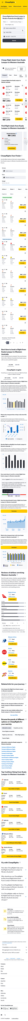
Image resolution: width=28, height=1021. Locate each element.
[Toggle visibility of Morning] (5, 565)
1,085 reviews (11, 596)
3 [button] (13, 342)
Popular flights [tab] (5, 738)
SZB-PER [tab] (17, 364)
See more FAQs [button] (14, 715)
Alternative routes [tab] (6, 728)
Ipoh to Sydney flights (7, 765)
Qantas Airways (12, 592)
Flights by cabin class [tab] (7, 734)
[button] (2, 2)
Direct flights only (9, 24)
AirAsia (10, 648)
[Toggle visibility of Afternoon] (20, 565)
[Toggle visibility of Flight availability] (10, 438)
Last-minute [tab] (21, 76)
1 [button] (7, 342)
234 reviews (11, 652)
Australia (18, 958)
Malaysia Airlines (12, 637)
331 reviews (11, 664)
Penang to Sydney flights (8, 755)
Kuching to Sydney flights (8, 761)
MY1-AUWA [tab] (7, 377)
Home (7, 958)
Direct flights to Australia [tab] (8, 731)
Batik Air (10, 671)
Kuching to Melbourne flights (9, 751)
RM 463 (20, 18)
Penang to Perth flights (7, 753)
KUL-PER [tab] (11, 364)
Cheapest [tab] (4, 75)
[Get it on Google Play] (5, 1008)
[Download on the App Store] (14, 1008)
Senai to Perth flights (7, 768)
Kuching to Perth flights (7, 763)
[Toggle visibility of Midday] (12, 565)
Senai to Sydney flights (7, 759)
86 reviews (11, 675)
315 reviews (11, 641)
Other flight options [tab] (19, 734)
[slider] (26, 185)
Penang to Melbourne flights (8, 749)
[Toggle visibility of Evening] (5, 566)
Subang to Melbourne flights (8, 747)
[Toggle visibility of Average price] (18, 438)
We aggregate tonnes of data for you (11, 950)
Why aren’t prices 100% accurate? (10, 952)
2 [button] (10, 342)
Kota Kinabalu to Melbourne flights (10, 757)
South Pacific (12, 958)
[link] (11, 148)
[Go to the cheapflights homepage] (10, 2)
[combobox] (15, 171)
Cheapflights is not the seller (9, 947)
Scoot (9, 659)
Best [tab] (10, 75)
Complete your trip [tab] (18, 728)
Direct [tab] (15, 75)
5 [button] (20, 342)
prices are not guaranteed (7, 942)
